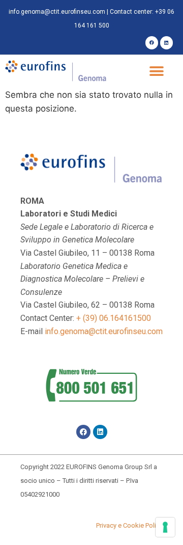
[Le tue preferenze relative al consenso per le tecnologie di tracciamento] (165, 527)
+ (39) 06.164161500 (113, 318)
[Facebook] (151, 42)
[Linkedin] (166, 42)
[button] (156, 71)
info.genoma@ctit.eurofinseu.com (57, 11)
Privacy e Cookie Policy (129, 525)
